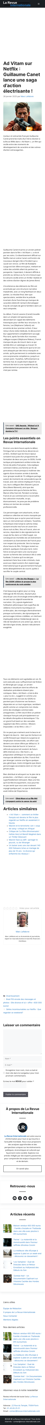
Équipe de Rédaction (12, 1308)
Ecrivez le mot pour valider (18, 1081)
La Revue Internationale (15, 1136)
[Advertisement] (22, 31)
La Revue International (21, 1419)
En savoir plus (22, 1169)
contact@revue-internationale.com (24, 1411)
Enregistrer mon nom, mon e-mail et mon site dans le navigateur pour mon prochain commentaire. (22, 1073)
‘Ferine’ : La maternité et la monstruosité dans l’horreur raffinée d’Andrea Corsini (25, 1242)
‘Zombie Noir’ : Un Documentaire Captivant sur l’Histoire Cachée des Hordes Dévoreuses (27, 1379)
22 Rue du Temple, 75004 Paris (25, 1405)
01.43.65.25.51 (13, 1408)
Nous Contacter (10, 1316)
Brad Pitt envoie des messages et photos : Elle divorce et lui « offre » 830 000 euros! (22, 1002)
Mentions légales (10, 1320)
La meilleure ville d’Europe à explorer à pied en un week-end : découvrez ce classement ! (27, 1253)
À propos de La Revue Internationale (19, 1312)
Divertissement (12, 996)
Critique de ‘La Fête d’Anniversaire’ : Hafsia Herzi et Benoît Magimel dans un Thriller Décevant (25, 834)
